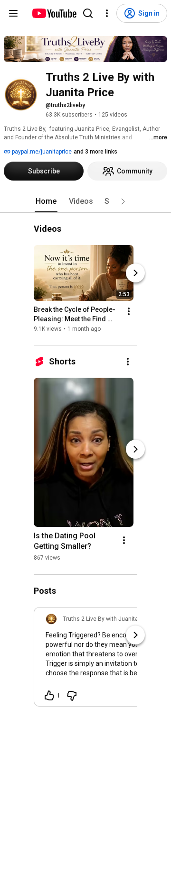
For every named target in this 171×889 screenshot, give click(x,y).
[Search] (88, 13)
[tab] (46, 201)
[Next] (135, 273)
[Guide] (13, 13)
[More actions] (128, 311)
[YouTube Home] (54, 13)
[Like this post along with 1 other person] (49, 695)
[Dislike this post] (71, 695)
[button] (123, 201)
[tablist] (85, 201)
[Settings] (107, 13)
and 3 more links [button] (95, 151)
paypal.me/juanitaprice (41, 151)
